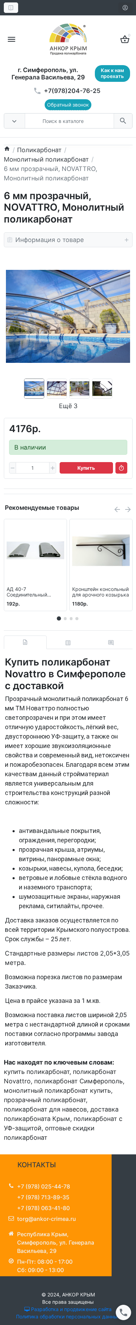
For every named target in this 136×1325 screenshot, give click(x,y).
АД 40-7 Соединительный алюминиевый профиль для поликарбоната (34, 592)
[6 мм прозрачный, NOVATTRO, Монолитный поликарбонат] (68, 317)
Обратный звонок (68, 105)
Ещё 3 (68, 406)
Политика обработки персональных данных (68, 1316)
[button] (65, 618)
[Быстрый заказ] (121, 468)
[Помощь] (11, 7)
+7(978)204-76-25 (72, 90)
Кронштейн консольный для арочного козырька (100, 592)
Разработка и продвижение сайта (71, 1309)
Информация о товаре (49, 239)
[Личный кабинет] (125, 7)
